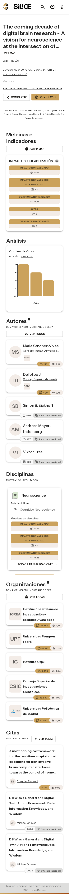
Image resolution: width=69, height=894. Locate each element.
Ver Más (10, 53)
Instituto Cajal (33, 662)
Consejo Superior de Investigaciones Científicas (39, 686)
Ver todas (35, 597)
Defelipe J (32, 374)
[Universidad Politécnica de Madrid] (15, 711)
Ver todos (34, 334)
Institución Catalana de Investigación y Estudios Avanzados (40, 614)
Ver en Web (45, 97)
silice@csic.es (38, 890)
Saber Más (34, 149)
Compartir (16, 97)
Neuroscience (33, 495)
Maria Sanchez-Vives (41, 346)
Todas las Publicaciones (37, 564)
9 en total (27, 256)
